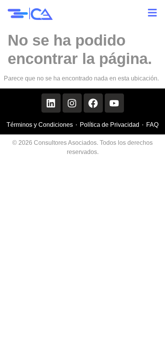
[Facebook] (93, 103)
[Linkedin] (51, 103)
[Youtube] (114, 103)
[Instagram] (72, 103)
